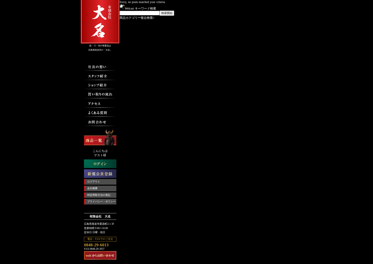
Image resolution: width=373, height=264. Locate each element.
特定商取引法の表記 (99, 194)
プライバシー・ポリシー (101, 201)
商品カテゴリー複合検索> (137, 17)
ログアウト (93, 181)
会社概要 (92, 188)
